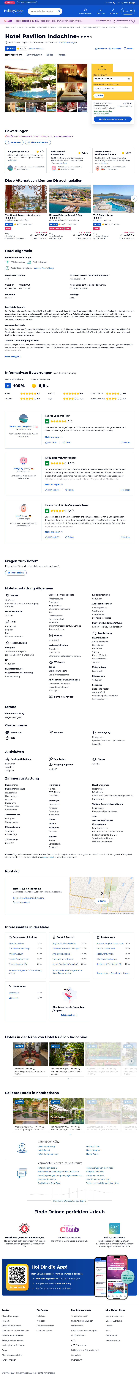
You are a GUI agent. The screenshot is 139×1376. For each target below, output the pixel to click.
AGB (73, 1340)
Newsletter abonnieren (12, 1335)
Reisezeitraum (100, 75)
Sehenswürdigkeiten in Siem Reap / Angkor (25, 971)
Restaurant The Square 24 (109, 964)
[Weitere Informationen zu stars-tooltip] (91, 36)
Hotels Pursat (44, 1150)
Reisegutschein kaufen (12, 1340)
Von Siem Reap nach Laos (98, 1179)
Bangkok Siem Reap (95, 1171)
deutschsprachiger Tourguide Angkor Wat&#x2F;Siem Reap (61, 1175)
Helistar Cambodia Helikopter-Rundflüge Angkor (66, 948)
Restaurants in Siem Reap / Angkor (113, 973)
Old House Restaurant (107, 959)
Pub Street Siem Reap (19, 948)
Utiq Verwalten (78, 1335)
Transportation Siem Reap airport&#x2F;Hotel (58, 1171)
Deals (8, 3)
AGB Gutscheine (79, 1345)
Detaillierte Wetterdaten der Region (69, 1201)
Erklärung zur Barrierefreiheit (85, 1350)
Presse (109, 1326)
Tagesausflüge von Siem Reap (99, 1168)
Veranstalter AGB (79, 1316)
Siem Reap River (16, 943)
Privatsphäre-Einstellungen (84, 1330)
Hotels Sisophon (93, 1150)
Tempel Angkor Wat (18, 964)
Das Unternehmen (114, 1316)
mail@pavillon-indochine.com (30, 898)
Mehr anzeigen (12, 356)
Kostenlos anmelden (123, 21)
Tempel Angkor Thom (19, 959)
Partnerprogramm (45, 1326)
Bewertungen (34, 55)
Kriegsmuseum (16, 954)
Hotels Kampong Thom (48, 1154)
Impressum (76, 1360)
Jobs (108, 1330)
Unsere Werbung (114, 1321)
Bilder (49, 55)
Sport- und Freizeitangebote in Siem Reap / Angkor (67, 971)
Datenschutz (77, 1326)
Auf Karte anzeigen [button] (68, 42)
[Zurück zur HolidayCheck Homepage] (13, 11)
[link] (85, 11)
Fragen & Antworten (11, 1326)
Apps (4, 1350)
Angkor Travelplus (61, 954)
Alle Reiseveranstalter (12, 1355)
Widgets (41, 1321)
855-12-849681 (23, 902)
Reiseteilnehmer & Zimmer (106, 84)
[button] (30, 83)
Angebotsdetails (47, 857)
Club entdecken (102, 21)
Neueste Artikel (113, 1340)
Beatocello (14, 993)
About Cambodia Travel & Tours (66, 964)
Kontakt (109, 3)
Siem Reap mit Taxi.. (95, 1175)
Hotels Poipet (92, 1154)
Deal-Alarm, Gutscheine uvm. (16, 1330)
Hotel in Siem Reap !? (47, 1168)
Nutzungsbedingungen (82, 1321)
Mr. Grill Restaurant (106, 948)
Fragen (62, 55)
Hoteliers (41, 1316)
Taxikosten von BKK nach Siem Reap (102, 1183)
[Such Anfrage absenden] (59, 11)
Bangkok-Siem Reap (47, 1179)
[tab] (102, 68)
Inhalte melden (9, 1360)
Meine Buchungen (10, 1316)
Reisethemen (112, 1335)
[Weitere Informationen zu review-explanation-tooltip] (43, 48)
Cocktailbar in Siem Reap (49, 1183)
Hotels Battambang (46, 1146)
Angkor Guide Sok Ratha (64, 943)
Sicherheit (76, 1355)
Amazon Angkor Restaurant (110, 943)
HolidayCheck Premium (13, 1345)
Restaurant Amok (105, 954)
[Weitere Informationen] (31, 235)
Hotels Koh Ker (93, 1146)
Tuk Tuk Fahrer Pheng (63, 959)
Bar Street (13, 998)
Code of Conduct (45, 1330)
